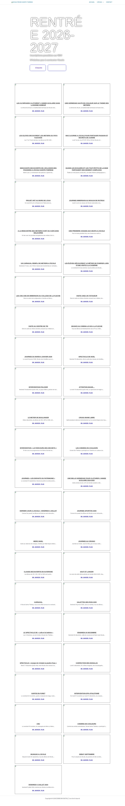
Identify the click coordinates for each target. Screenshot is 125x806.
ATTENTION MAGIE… (87, 387)
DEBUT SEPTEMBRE (86, 754)
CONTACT (109, 2)
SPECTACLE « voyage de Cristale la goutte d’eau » (38, 663)
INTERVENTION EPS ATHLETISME (86, 693)
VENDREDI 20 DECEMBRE (86, 632)
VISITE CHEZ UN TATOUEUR (86, 296)
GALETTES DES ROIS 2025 (87, 602)
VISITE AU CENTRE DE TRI (38, 326)
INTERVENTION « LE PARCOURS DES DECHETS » (38, 448)
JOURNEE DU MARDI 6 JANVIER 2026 (38, 357)
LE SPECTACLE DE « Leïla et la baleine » (38, 632)
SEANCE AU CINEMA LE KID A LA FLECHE (86, 326)
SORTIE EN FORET (38, 693)
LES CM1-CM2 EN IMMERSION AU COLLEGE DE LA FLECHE (38, 296)
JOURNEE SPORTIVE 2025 (86, 511)
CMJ (38, 724)
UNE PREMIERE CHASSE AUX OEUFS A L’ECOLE (87, 231)
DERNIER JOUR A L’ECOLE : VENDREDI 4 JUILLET (38, 511)
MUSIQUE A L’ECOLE (38, 754)
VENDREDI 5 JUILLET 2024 (38, 785)
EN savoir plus (38, 111)
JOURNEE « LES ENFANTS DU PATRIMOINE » (38, 478)
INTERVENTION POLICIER (38, 387)
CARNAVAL (38, 602)
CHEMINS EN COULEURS (86, 724)
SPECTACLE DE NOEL (87, 357)
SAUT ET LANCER (86, 572)
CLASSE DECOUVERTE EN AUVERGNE (38, 572)
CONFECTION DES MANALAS (87, 663)
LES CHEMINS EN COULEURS (87, 448)
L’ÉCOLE (99, 2)
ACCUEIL (91, 2)
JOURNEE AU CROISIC (86, 541)
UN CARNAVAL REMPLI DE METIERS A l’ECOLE (38, 263)
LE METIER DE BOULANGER (38, 417)
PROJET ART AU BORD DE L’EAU (38, 200)
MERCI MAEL (38, 541)
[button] (103, 2)
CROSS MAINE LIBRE (87, 417)
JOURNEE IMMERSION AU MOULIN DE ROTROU (86, 200)
